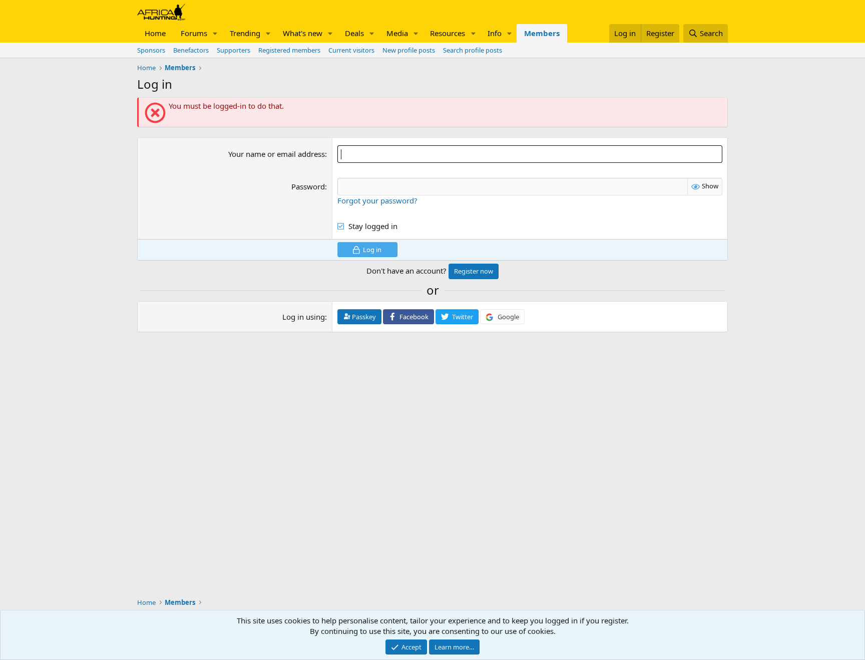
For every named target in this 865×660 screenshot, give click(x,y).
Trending (245, 33)
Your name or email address (276, 154)
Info (495, 33)
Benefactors (191, 50)
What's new (302, 33)
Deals (354, 33)
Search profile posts (472, 50)
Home (155, 33)
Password (308, 186)
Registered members (289, 50)
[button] (215, 33)
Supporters (233, 50)
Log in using (303, 317)
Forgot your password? (377, 200)
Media (397, 33)
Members (542, 33)
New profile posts (408, 50)
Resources (447, 33)
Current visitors (351, 50)
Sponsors (151, 50)
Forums (194, 33)
